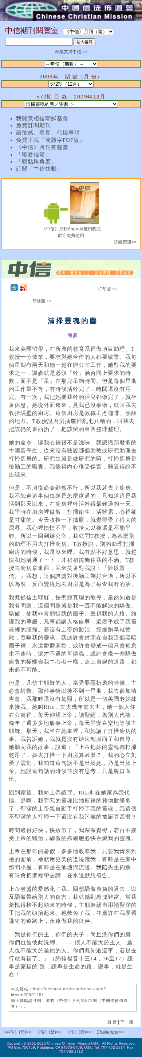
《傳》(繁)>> (48, 1032)
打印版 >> (107, 289)
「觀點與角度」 (36, 161)
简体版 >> (42, 301)
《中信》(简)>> (16, 1032)
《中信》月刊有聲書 (42, 147)
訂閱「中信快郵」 (39, 169)
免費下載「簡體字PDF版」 (50, 140)
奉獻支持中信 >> (71, 51)
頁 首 (112, 1022)
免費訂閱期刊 (33, 125)
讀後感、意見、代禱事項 (48, 133)
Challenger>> (110, 1032)
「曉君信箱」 (33, 155)
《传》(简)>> (78, 1032)
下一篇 (126, 1022)
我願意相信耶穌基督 (42, 118)
